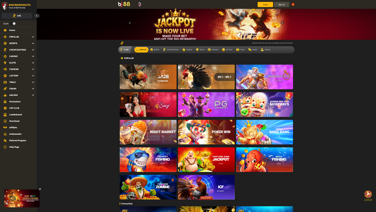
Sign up (281, 4)
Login (265, 4)
